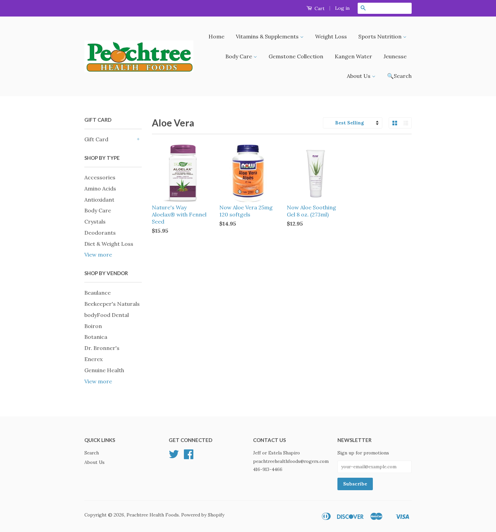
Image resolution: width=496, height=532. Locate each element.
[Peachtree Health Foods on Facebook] (189, 456)
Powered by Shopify (202, 515)
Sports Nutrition (380, 36)
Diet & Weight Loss (108, 243)
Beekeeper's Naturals (112, 303)
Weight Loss (331, 36)
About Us (359, 75)
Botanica (95, 336)
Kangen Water (353, 56)
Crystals (95, 221)
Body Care (239, 56)
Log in (342, 8)
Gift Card (96, 139)
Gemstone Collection (296, 56)
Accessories (99, 177)
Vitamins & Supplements (268, 36)
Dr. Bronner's (101, 348)
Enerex (93, 359)
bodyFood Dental (106, 315)
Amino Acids (100, 188)
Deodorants (100, 232)
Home (216, 36)
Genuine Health (104, 370)
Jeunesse (395, 56)
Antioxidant (99, 199)
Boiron (93, 326)
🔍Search (399, 75)
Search (91, 453)
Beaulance (97, 292)
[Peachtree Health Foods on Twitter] (174, 456)
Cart (319, 8)
